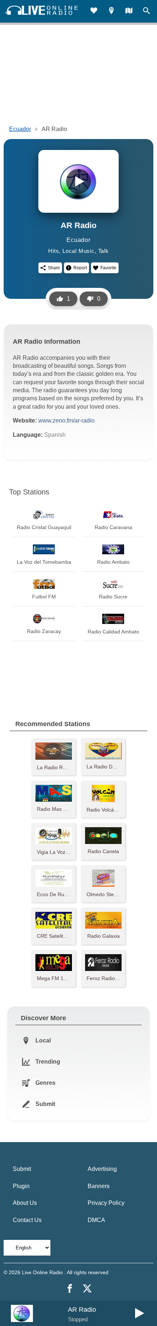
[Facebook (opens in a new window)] (69, 1288)
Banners (99, 1186)
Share (54, 267)
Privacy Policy (106, 1203)
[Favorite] (94, 11)
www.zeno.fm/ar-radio (66, 420)
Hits (53, 251)
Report (80, 267)
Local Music (78, 251)
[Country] (129, 11)
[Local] (111, 11)
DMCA (96, 1220)
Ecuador (20, 129)
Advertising (102, 1169)
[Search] (146, 11)
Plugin (21, 1186)
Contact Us (27, 1220)
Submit (22, 1169)
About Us (25, 1203)
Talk (103, 251)
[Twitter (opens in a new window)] (87, 1288)
